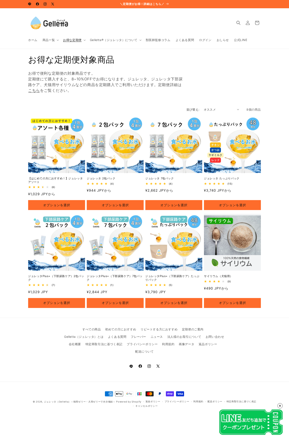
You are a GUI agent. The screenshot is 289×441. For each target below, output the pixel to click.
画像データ (186, 344)
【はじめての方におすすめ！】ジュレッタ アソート (55, 180)
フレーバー (138, 336)
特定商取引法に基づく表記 (103, 344)
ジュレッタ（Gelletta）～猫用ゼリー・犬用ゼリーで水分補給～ (80, 401)
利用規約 (168, 344)
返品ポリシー (208, 344)
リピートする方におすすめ (159, 329)
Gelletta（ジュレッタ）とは (83, 336)
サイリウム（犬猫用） (218, 276)
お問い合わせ (215, 336)
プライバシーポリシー (142, 344)
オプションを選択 (56, 205)
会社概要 (75, 344)
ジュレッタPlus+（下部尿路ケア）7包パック (114, 277)
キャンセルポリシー (146, 405)
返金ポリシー (153, 401)
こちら (34, 90)
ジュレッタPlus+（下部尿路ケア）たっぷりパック (172, 277)
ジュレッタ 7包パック (159, 178)
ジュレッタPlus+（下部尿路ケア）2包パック (56, 277)
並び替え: (193, 109)
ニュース (157, 336)
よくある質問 (117, 336)
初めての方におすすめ (120, 329)
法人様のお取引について (184, 336)
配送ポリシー (215, 401)
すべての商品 (91, 329)
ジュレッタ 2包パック (101, 178)
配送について (144, 351)
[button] (50, 40)
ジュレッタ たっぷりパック (221, 178)
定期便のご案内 (193, 329)
